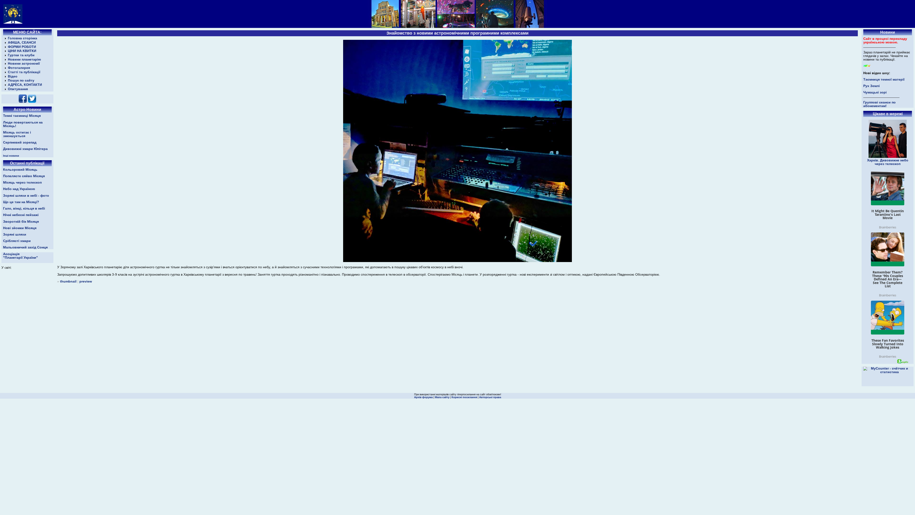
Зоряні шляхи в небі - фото (26, 195)
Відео (12, 76)
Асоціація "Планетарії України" (20, 255)
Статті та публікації (24, 72)
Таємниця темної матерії (884, 79)
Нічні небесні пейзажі (21, 215)
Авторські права (490, 397)
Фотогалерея (19, 68)
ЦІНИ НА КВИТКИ (22, 51)
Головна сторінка (22, 38)
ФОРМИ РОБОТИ (22, 47)
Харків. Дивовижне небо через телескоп (887, 162)
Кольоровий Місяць (20, 169)
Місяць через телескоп (22, 182)
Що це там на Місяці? (21, 202)
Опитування (18, 89)
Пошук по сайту (21, 80)
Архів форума (423, 397)
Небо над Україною (19, 189)
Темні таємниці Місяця (22, 116)
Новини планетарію (24, 59)
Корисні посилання (464, 397)
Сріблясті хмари (17, 241)
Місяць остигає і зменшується (17, 134)
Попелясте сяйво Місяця (24, 176)
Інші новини (11, 155)
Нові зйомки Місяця (19, 228)
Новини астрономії (24, 63)
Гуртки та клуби (21, 55)
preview (85, 281)
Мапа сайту (442, 397)
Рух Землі (871, 86)
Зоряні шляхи (14, 234)
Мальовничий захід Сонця (25, 247)
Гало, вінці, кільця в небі (24, 208)
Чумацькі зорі (875, 92)
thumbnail (68, 281)
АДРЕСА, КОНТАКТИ (25, 85)
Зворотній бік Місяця (21, 221)
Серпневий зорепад (19, 142)
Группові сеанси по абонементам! (879, 104)
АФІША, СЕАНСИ (22, 42)
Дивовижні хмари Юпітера (25, 149)
